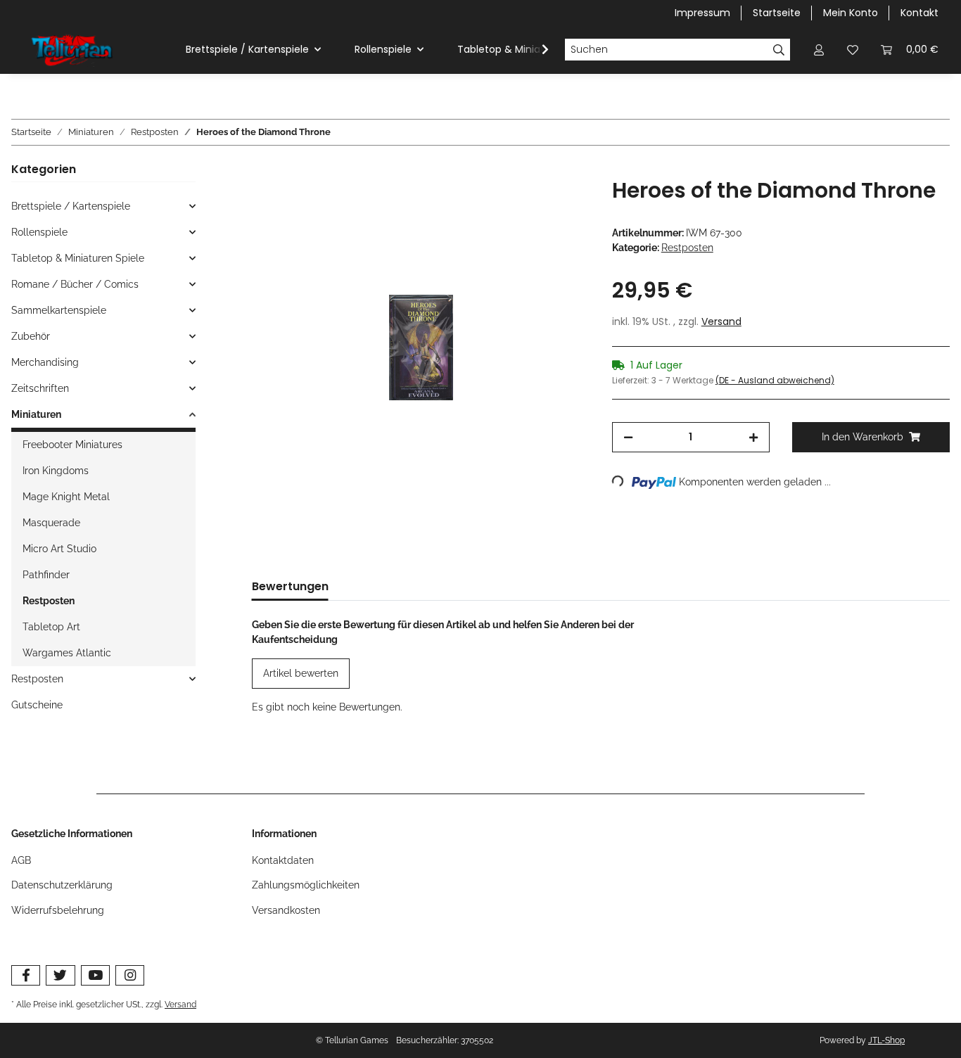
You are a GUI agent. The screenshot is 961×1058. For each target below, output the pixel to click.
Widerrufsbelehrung (57, 910)
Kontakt (919, 13)
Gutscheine (37, 704)
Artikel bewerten (300, 673)
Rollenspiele (39, 232)
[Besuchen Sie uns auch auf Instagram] (129, 975)
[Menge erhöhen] (753, 437)
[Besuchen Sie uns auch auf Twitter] (60, 975)
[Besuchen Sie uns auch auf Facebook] (25, 975)
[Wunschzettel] (853, 49)
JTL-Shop (886, 1040)
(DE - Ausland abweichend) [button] (774, 380)
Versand (721, 321)
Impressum (702, 13)
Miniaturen (36, 414)
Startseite (777, 13)
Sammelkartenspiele (58, 310)
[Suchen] (779, 50)
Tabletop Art (51, 626)
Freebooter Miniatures (72, 444)
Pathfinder (46, 574)
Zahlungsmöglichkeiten (305, 885)
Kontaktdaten (283, 860)
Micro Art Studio (59, 548)
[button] (819, 49)
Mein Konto (850, 13)
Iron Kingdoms (56, 470)
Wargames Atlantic (67, 652)
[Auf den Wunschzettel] (560, 204)
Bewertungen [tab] (290, 586)
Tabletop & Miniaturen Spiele (77, 258)
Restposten (687, 247)
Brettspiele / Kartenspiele (70, 206)
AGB (21, 860)
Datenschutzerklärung (62, 885)
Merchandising (45, 362)
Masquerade (51, 522)
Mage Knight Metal (66, 496)
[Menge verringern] (628, 437)
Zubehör (30, 336)
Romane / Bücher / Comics (75, 284)
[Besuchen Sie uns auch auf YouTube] (95, 975)
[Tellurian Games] (73, 50)
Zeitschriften (40, 388)
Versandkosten (286, 910)
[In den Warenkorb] (263, 170)
